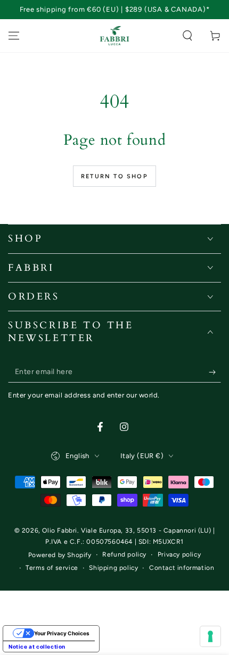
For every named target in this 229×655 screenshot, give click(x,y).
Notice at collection (37, 646)
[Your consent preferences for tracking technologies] (210, 636)
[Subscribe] (215, 372)
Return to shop (114, 176)
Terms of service (52, 567)
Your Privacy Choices (61, 633)
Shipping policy (113, 567)
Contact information (181, 567)
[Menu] (14, 36)
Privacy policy (179, 554)
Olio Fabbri (59, 530)
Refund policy (124, 554)
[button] (187, 36)
